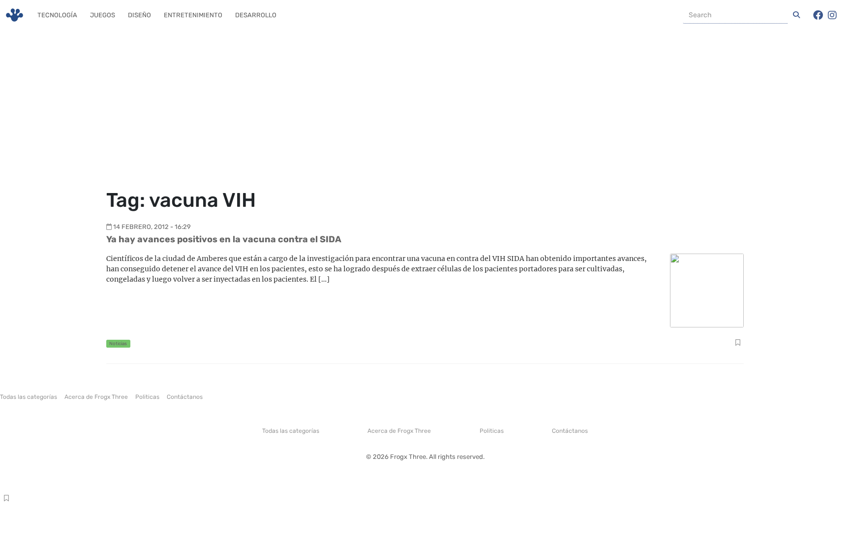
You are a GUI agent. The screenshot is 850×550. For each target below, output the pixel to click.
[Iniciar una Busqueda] (796, 15)
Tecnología (57, 15)
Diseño (139, 15)
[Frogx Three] (14, 15)
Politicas (147, 396)
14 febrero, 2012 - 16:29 (152, 226)
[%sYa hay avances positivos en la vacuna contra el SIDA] (707, 289)
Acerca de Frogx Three (96, 396)
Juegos (102, 15)
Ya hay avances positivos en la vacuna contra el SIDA (223, 239)
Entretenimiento (193, 15)
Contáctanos (185, 396)
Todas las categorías (28, 396)
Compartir (737, 344)
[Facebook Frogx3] (818, 15)
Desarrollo (255, 15)
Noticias (118, 343)
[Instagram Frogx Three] (832, 15)
